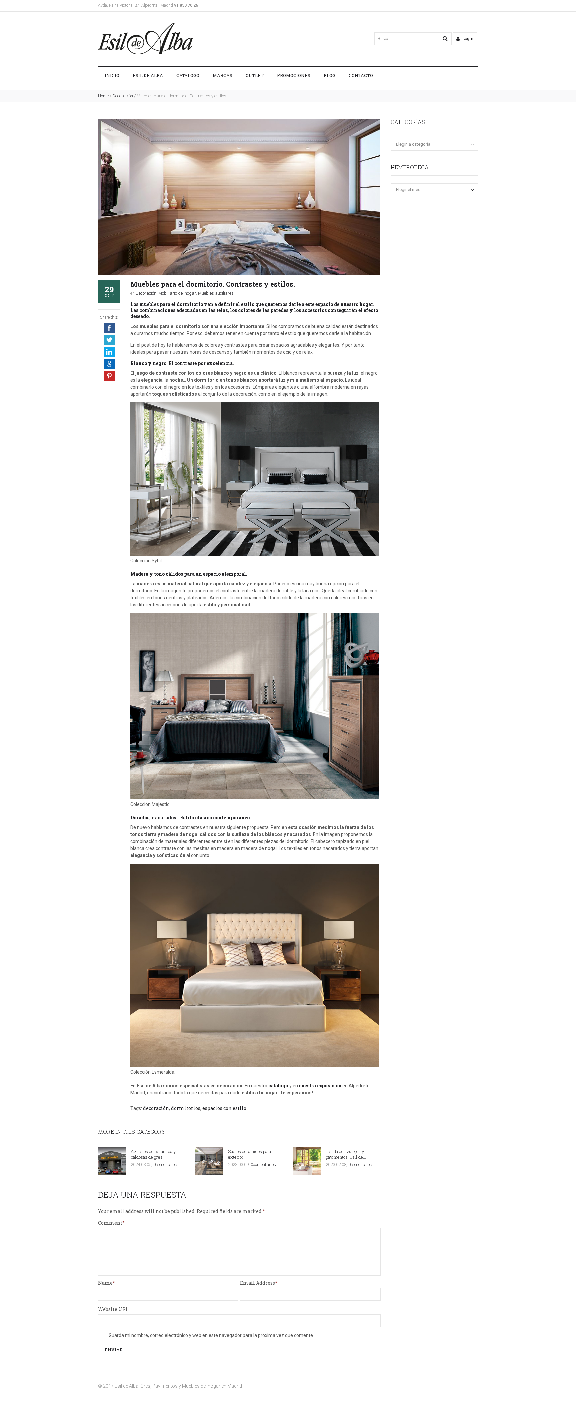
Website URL (113, 1309)
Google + (109, 364)
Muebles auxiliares (216, 293)
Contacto (361, 75)
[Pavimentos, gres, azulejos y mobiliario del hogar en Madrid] (145, 38)
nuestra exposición (320, 1085)
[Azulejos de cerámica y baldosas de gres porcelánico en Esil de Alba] (112, 1161)
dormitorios (185, 1108)
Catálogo (187, 75)
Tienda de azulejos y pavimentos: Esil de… (346, 1154)
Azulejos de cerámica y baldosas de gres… (153, 1154)
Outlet (255, 75)
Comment (110, 1223)
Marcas (222, 75)
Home (103, 95)
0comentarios (166, 1164)
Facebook (109, 328)
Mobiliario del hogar (177, 293)
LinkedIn (109, 352)
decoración (156, 1108)
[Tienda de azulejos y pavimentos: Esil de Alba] (307, 1161)
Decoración (122, 95)
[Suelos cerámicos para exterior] (209, 1161)
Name (105, 1283)
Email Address (257, 1283)
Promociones (293, 75)
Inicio (112, 75)
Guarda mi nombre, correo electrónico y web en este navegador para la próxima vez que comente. (211, 1335)
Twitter (109, 340)
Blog (329, 75)
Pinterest (109, 376)
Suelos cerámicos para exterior (249, 1154)
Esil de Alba (148, 75)
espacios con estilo (224, 1108)
